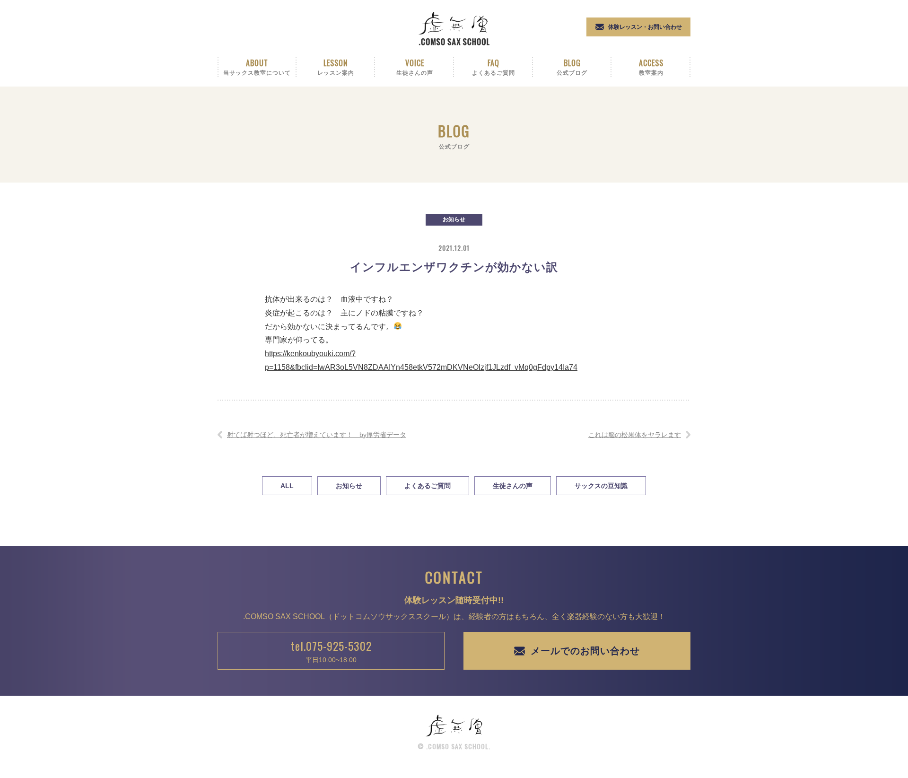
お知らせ (454, 219)
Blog (572, 66)
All (287, 486)
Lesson (335, 66)
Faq (493, 66)
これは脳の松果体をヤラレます (634, 434)
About (257, 66)
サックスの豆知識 (601, 486)
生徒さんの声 (513, 486)
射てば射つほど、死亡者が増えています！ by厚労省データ (316, 434)
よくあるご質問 (427, 486)
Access (651, 66)
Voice (414, 66)
